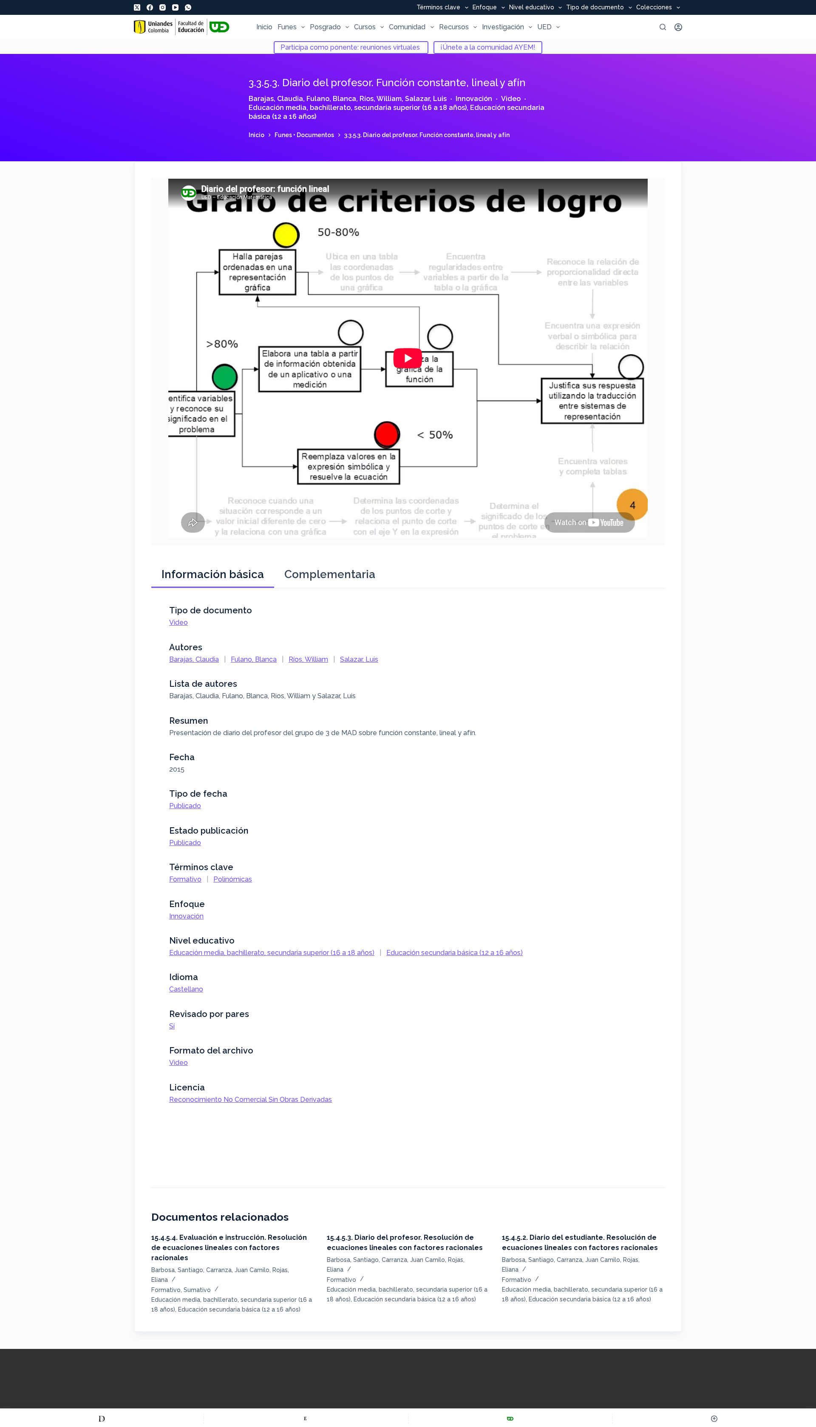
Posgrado (325, 27)
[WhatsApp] (188, 7)
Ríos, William (381, 99)
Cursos (365, 27)
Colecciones (654, 8)
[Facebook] (150, 7)
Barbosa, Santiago (177, 1270)
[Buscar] (663, 27)
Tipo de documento (595, 8)
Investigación (503, 27)
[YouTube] (175, 7)
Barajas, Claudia (276, 99)
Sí (172, 1026)
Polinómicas (232, 879)
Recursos (454, 27)
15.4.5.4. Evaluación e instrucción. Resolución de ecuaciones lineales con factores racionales (229, 1247)
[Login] (678, 27)
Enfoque (485, 8)
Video (511, 99)
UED (544, 27)
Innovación (474, 99)
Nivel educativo (531, 8)
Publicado (185, 806)
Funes (287, 27)
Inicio (264, 27)
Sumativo (197, 1290)
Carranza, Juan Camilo (237, 1270)
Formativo (185, 879)
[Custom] (102, 1418)
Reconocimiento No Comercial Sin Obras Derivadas (250, 1100)
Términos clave (438, 8)
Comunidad (407, 27)
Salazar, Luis (426, 99)
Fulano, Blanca (331, 99)
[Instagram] (162, 7)
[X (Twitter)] (137, 7)
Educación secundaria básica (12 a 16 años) (454, 953)
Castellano (186, 989)
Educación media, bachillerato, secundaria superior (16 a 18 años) (358, 108)
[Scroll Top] (714, 1418)
